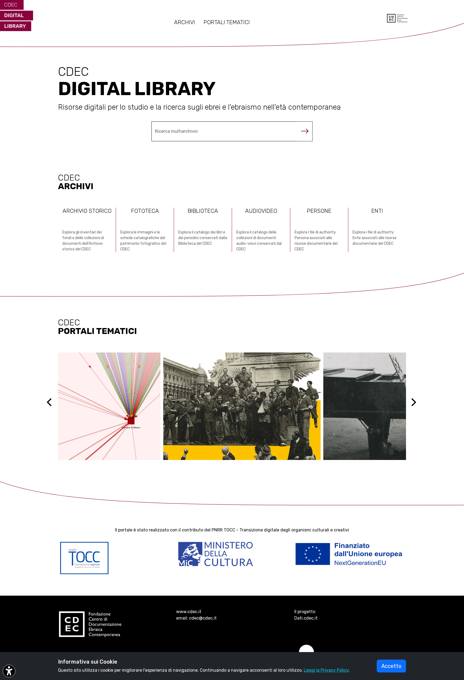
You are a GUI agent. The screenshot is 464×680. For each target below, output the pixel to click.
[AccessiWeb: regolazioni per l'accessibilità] (9, 671)
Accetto (391, 666)
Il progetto (304, 611)
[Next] (417, 406)
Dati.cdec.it (306, 618)
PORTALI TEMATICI (227, 22)
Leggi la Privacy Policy (326, 670)
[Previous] (54, 406)
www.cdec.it (188, 611)
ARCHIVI (184, 22)
